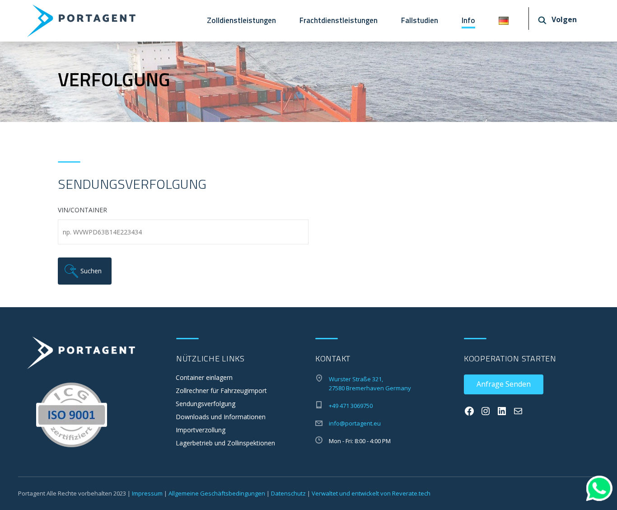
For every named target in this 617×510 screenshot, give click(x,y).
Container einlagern (204, 377)
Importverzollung (200, 430)
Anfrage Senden (504, 384)
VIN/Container (82, 210)
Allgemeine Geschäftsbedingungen (216, 493)
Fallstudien (419, 20)
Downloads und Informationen (221, 416)
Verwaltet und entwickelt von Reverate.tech (371, 493)
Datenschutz (288, 493)
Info (468, 20)
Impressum (147, 493)
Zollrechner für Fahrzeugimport (221, 390)
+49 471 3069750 (351, 406)
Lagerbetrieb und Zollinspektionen (225, 443)
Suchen (93, 271)
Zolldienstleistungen (241, 20)
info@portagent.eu (355, 423)
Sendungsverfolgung (205, 403)
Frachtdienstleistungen (338, 20)
